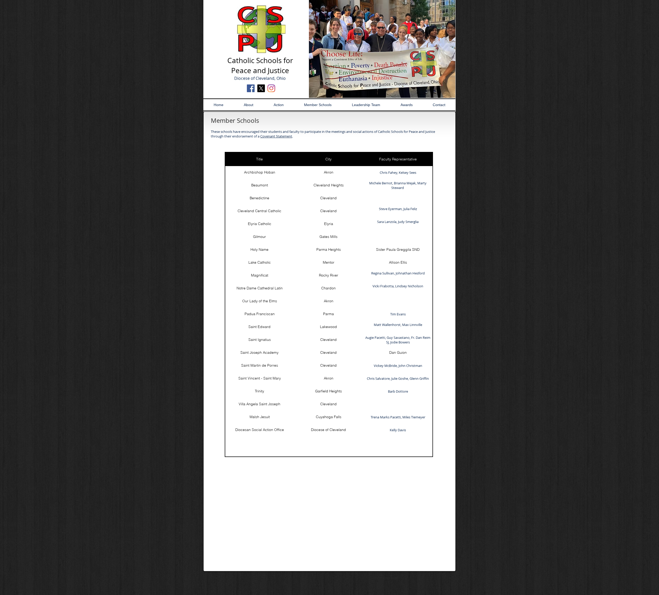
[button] (382, 49)
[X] (261, 88)
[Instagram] (271, 88)
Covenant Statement (276, 136)
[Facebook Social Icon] (251, 88)
